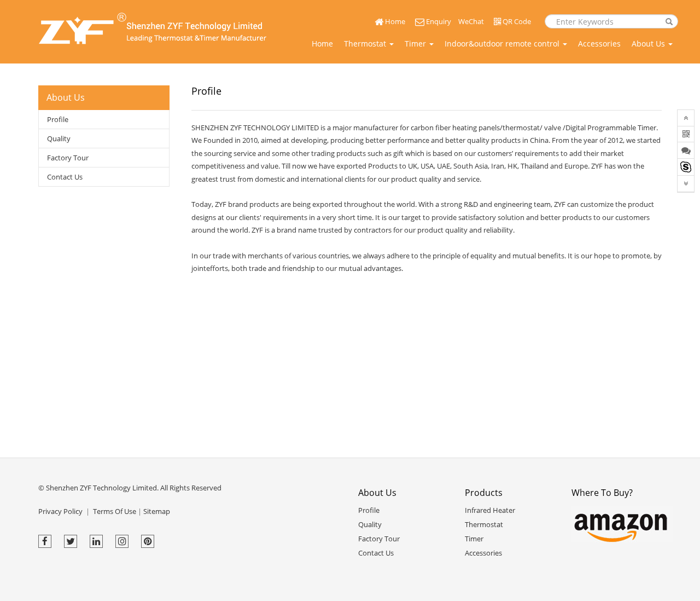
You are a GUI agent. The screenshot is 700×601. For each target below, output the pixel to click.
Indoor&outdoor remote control (503, 43)
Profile (57, 119)
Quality (59, 138)
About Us (649, 43)
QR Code (516, 21)
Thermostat (366, 43)
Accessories (599, 43)
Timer (416, 43)
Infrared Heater (490, 510)
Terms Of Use (114, 511)
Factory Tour (68, 158)
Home (394, 21)
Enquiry (437, 21)
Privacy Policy (60, 511)
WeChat (471, 21)
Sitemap (156, 511)
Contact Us (65, 177)
